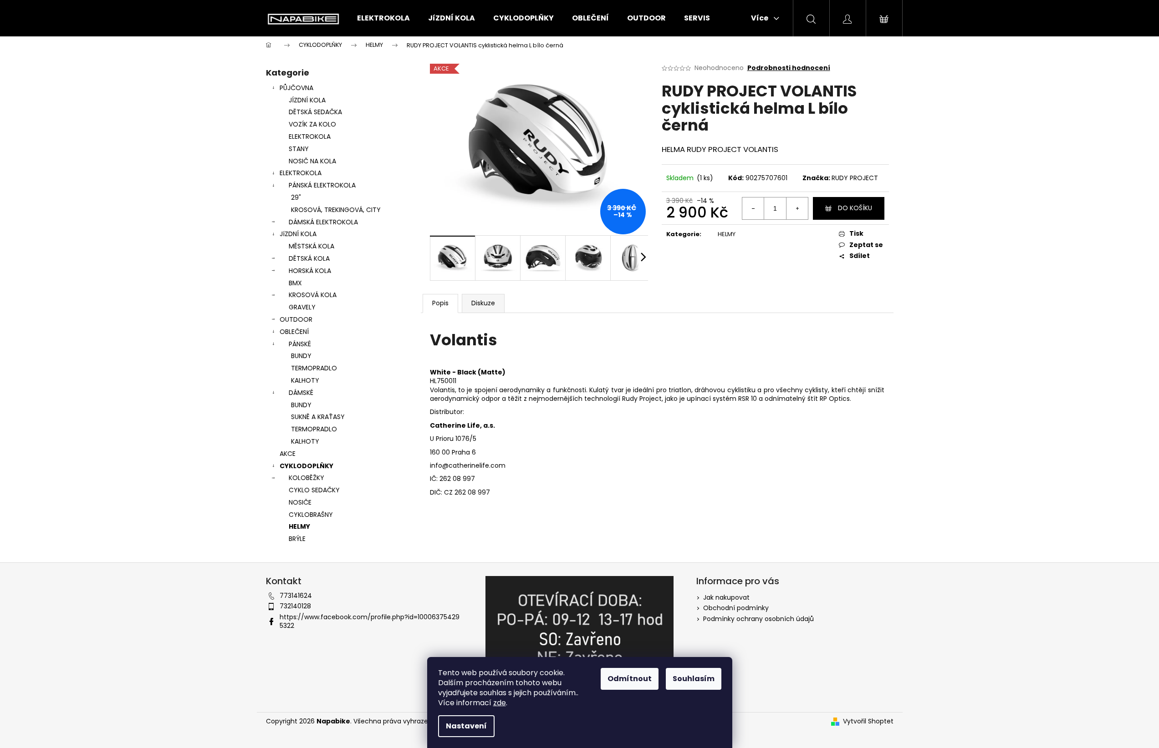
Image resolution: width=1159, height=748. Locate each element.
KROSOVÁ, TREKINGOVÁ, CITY (336, 209)
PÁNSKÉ (300, 344)
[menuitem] (383, 18)
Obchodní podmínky (736, 607)
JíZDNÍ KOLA (298, 233)
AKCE (288, 453)
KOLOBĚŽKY (306, 477)
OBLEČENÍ (294, 331)
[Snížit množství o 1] (753, 208)
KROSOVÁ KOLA (313, 294)
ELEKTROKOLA (310, 136)
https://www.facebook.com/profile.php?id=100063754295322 (370, 621)
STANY (299, 148)
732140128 (295, 606)
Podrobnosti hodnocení (788, 68)
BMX (295, 283)
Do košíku (855, 207)
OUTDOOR (296, 319)
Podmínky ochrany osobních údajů (758, 618)
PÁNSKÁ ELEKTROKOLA (322, 185)
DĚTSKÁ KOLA (309, 258)
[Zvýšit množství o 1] (797, 208)
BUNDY (301, 355)
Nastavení (466, 726)
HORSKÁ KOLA (310, 270)
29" (296, 197)
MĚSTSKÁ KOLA (311, 246)
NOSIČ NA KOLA (312, 161)
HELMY (299, 526)
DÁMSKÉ (301, 392)
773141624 (296, 595)
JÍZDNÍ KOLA (307, 100)
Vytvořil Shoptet (868, 721)
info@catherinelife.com (467, 465)
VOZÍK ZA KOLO (312, 124)
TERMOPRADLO (314, 368)
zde (499, 702)
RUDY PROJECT (855, 177)
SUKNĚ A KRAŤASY (318, 416)
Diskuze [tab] (483, 303)
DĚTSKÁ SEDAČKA (315, 111)
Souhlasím (694, 678)
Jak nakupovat (726, 597)
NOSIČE (300, 502)
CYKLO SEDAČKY (314, 490)
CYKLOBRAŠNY (311, 514)
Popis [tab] (440, 303)
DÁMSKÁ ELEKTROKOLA (323, 222)
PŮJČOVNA (296, 87)
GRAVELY (302, 307)
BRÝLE (297, 538)
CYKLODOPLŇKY (306, 465)
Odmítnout (630, 678)
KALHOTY (305, 380)
